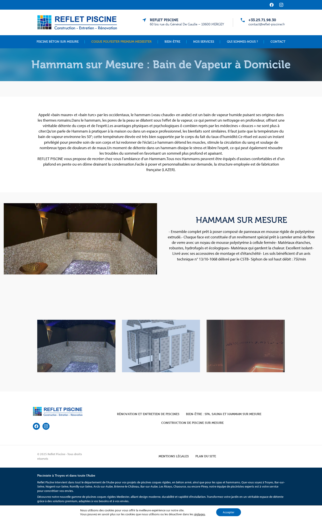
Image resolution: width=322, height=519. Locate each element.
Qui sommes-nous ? (242, 42)
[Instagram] (281, 4)
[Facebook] (271, 4)
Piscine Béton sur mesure (58, 42)
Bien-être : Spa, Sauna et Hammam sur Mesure (223, 414)
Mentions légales (174, 456)
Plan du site (205, 456)
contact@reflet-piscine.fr (266, 24)
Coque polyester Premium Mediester (121, 42)
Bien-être (172, 42)
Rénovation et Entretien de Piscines (148, 414)
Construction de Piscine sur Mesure (192, 423)
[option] (161, 346)
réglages (199, 514)
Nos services (203, 42)
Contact (278, 42)
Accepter (228, 512)
